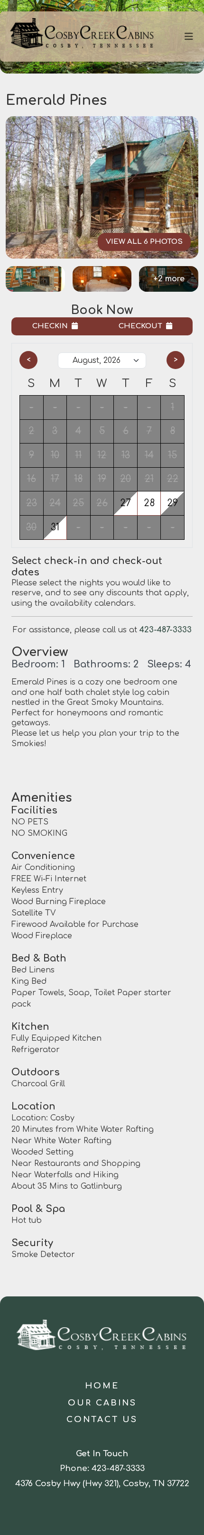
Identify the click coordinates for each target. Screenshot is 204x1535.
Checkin (50, 326)
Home (102, 1385)
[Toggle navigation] (188, 36)
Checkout (140, 326)
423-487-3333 (165, 630)
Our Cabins (102, 1402)
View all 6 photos (144, 242)
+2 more (169, 279)
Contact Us (102, 1419)
